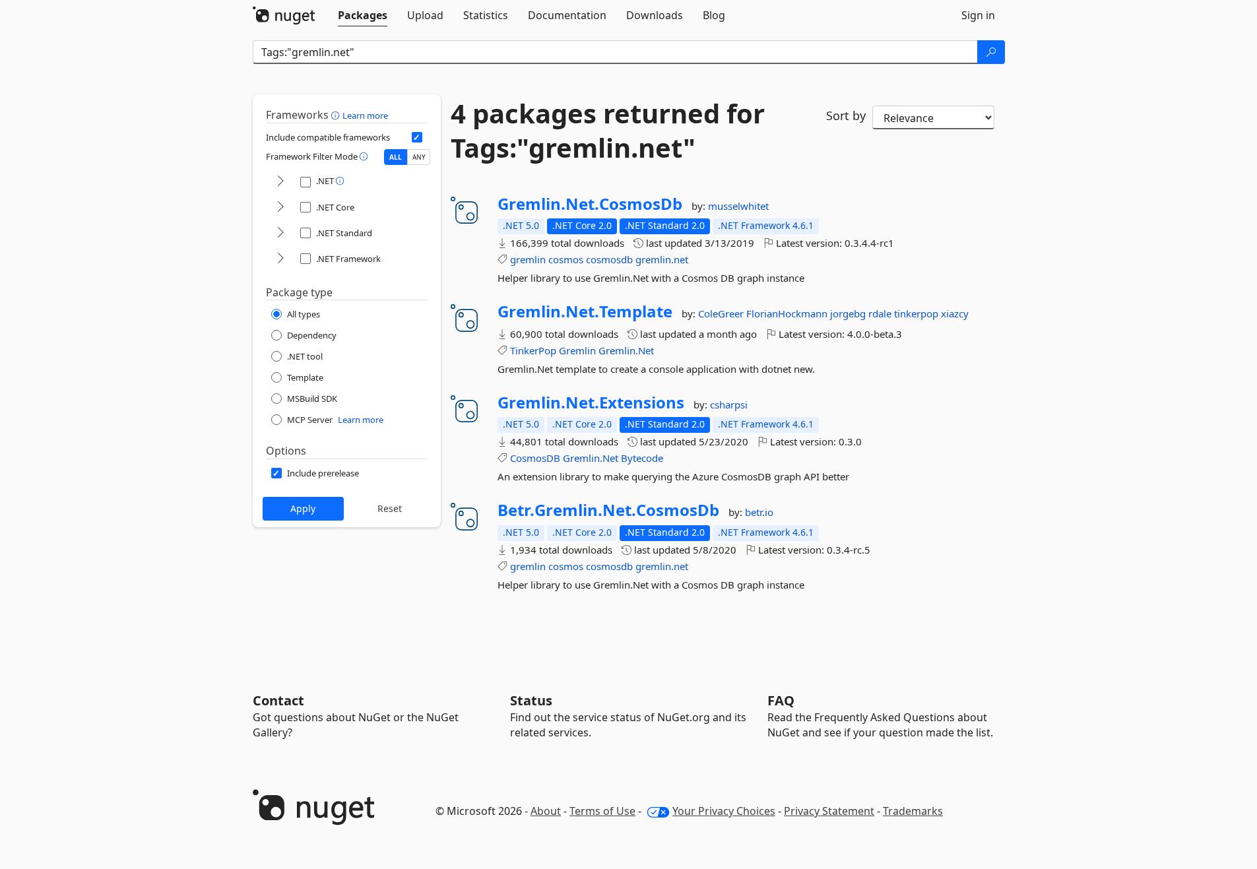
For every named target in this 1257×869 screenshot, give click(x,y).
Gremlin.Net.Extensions (591, 402)
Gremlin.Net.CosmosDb (590, 204)
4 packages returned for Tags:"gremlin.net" (608, 130)
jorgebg (849, 313)
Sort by (846, 115)
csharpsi (729, 404)
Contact (278, 700)
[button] (336, 115)
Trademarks (913, 811)
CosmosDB (535, 458)
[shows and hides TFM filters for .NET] (280, 182)
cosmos (565, 259)
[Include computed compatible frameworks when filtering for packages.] (417, 137)
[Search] (991, 52)
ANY (419, 157)
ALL (395, 157)
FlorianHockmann (788, 313)
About (546, 811)
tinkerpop (917, 313)
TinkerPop (533, 350)
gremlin (528, 259)
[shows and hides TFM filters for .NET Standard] (280, 233)
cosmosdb (609, 259)
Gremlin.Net (626, 350)
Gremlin (577, 350)
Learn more (365, 115)
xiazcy (955, 313)
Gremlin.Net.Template (585, 311)
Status (531, 700)
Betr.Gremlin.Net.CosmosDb (608, 510)
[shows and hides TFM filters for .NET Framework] (280, 259)
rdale (881, 313)
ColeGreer (722, 313)
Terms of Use (602, 811)
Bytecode (642, 458)
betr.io (759, 512)
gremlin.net (661, 259)
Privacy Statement (829, 811)
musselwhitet (738, 205)
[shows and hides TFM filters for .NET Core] (280, 207)
